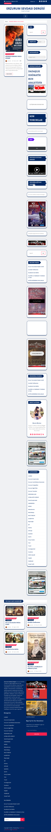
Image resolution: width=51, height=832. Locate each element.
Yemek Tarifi (31, 564)
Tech (29, 543)
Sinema (30, 527)
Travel (29, 546)
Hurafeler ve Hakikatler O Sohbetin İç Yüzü (35, 667)
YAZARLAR (30, 561)
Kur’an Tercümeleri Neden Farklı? (36, 266)
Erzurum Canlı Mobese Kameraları (36, 482)
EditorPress (7, 829)
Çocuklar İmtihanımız (33, 269)
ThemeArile (14, 829)
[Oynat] (29, 173)
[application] (37, 170)
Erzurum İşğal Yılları (33, 488)
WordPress (21, 828)
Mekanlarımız (31, 509)
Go (43, 32)
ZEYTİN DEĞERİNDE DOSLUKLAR (36, 280)
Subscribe (36, 734)
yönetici (9, 60)
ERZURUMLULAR (32, 494)
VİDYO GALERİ (31, 555)
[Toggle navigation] (25, 16)
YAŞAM (30, 558)
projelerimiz (31, 518)
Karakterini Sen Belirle (33, 272)
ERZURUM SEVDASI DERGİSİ (25, 8)
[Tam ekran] (44, 173)
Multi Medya (31, 512)
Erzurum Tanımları (32, 491)
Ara (30, 139)
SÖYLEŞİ (30, 530)
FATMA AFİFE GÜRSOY (33, 497)
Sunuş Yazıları (31, 540)
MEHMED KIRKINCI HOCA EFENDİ (16, 21)
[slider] (36, 173)
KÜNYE (30, 506)
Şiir (29, 524)
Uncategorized (31, 549)
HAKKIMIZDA (31, 503)
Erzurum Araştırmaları (33, 479)
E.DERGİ (30, 476)
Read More (9, 74)
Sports (29, 536)
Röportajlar (31, 521)
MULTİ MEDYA (31, 515)
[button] (36, 169)
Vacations (30, 552)
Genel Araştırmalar (32, 500)
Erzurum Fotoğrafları (33, 485)
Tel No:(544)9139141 (37, 353)
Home (6, 21)
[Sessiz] (42, 173)
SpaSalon (30, 533)
